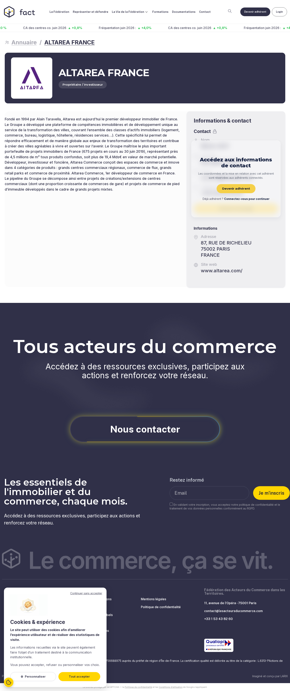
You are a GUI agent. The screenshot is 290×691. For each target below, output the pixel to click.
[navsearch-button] (230, 12)
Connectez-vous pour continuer (246, 198)
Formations (160, 11)
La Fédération (59, 11)
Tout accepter (79, 676)
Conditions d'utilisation (170, 687)
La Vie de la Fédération (128, 11)
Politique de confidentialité (138, 687)
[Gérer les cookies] (8, 682)
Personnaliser (33, 676)
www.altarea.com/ (221, 270)
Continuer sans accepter (86, 593)
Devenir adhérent (236, 188)
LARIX (284, 676)
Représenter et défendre (90, 11)
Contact (205, 11)
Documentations (184, 11)
